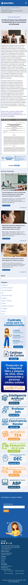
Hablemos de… (4, 567)
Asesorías (3, 558)
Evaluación (4, 298)
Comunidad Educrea (6, 566)
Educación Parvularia (7, 295)
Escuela (3, 562)
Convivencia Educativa (6, 205)
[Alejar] (13, 120)
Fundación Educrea (5, 554)
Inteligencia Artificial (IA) (8, 306)
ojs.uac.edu (11, 116)
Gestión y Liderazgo (7, 300)
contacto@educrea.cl (6, 549)
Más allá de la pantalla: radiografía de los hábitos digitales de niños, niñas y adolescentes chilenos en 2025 (13, 227)
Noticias (4, 311)
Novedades (4, 308)
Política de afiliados (19, 573)
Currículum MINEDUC (7, 290)
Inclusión (4, 303)
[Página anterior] (2, 120)
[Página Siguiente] (4, 120)
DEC (3, 293)
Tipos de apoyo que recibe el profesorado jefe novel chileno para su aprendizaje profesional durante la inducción (14, 194)
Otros (3, 313)
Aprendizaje (4, 285)
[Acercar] (15, 120)
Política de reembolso (8, 573)
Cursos (2, 560)
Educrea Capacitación (6, 553)
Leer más (22, 207)
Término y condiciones (8, 570)
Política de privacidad (19, 570)
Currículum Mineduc (6, 569)
